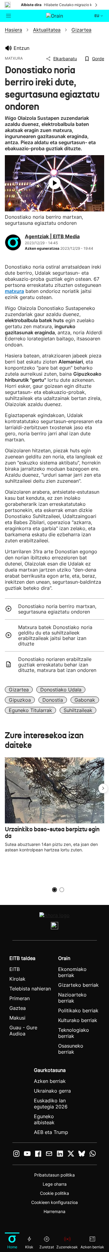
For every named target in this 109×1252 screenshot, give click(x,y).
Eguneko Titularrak (30, 710)
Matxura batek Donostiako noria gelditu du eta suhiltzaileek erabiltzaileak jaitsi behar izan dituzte (55, 635)
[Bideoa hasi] (54, 183)
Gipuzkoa (20, 700)
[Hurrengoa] (96, 5)
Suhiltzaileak (78, 710)
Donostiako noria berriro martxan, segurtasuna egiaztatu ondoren (57, 609)
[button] (103, 788)
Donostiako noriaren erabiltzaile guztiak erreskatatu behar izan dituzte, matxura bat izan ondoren (57, 664)
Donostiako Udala (60, 690)
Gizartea (19, 690)
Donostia (52, 700)
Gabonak (84, 700)
